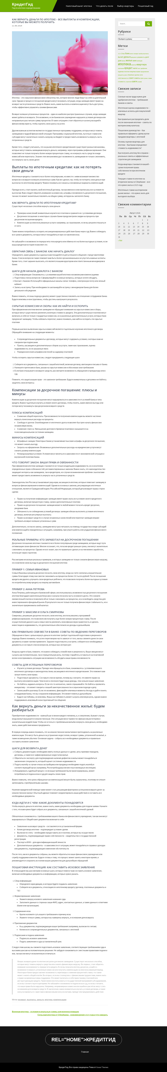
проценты (121, 75)
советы (137, 78)
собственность (123, 78)
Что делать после (104, 6)
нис (139, 68)
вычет (120, 57)
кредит (128, 68)
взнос (131, 54)
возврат (22, 999)
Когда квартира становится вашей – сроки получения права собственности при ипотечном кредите (134, 169)
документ (134, 57)
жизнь (123, 61)
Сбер (123, 54)
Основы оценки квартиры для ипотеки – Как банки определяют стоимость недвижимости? (132, 144)
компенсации (59, 999)
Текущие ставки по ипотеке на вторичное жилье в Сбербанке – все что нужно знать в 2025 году (134, 181)
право (138, 72)
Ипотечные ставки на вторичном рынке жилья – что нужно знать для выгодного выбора (133, 193)
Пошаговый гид (145, 6)
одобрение (143, 68)
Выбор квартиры (125, 6)
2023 (119, 54)
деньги (40, 999)
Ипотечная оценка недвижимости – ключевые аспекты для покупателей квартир (134, 111)
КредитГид (22, 4)
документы (141, 57)
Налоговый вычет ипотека (79, 6)
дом (119, 60)
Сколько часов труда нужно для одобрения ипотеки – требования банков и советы (133, 99)
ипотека (48, 999)
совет (131, 78)
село (141, 75)
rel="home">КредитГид (83, 1039)
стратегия (129, 82)
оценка (121, 71)
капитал (133, 65)
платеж (126, 72)
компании (121, 68)
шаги (134, 81)
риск (125, 75)
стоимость (121, 82)
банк (127, 53)
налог (135, 68)
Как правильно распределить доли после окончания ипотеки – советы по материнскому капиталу (135, 122)
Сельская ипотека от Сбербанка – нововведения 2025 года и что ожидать (73, 1015)
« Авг (120, 240)
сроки (145, 78)
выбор (141, 54)
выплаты (31, 999)
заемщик (139, 61)
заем (134, 60)
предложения (145, 72)
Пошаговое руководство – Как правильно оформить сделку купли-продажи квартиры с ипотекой (134, 133)
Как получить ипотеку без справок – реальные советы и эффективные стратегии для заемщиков (134, 156)
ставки (150, 78)
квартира (142, 64)
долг (147, 57)
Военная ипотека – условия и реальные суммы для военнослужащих (45, 1011)
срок (141, 78)
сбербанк (131, 75)
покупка (132, 71)
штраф (139, 82)
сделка (136, 75)
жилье (129, 60)
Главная (85, 1052)
